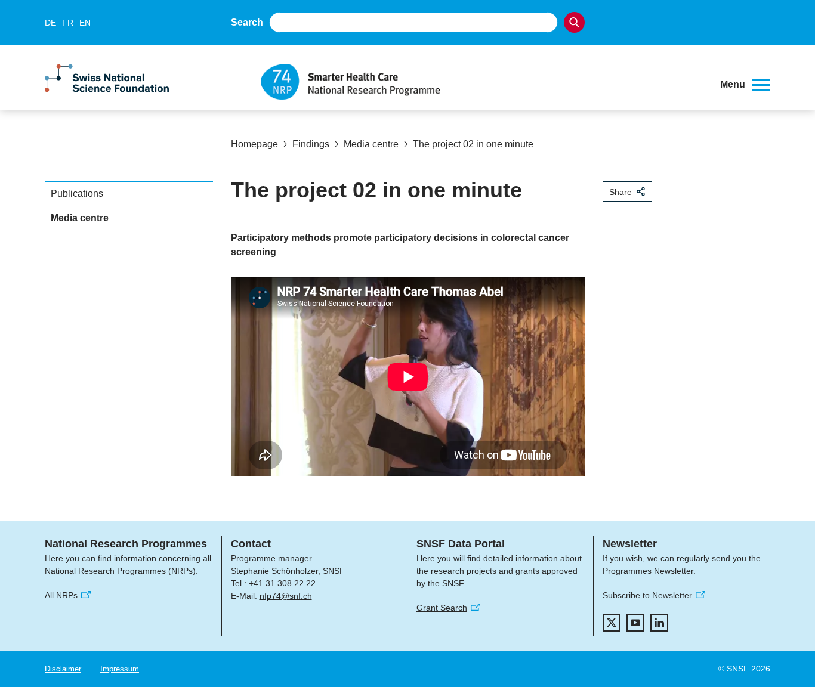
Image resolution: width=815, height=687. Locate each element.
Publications (77, 193)
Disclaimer (63, 668)
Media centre (371, 144)
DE (50, 22)
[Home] (481, 82)
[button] (745, 85)
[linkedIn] (659, 623)
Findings (310, 144)
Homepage (254, 144)
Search (247, 22)
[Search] (574, 22)
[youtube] (635, 623)
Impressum (119, 668)
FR (67, 22)
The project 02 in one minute (473, 144)
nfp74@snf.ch (286, 596)
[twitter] (611, 623)
